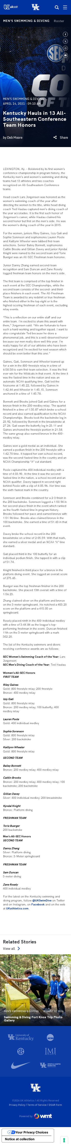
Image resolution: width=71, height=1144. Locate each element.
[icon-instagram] (65, 48)
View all (9, 948)
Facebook (38, 904)
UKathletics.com (17, 908)
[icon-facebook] (65, 34)
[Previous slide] (4, 990)
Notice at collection (20, 1139)
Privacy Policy (17, 1105)
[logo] (35, 1088)
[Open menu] (65, 7)
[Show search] (56, 7)
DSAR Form (55, 1105)
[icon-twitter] (65, 41)
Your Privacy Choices (31, 1132)
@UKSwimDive (41, 900)
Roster (59, 21)
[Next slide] (67, 990)
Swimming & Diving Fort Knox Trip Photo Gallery (33, 1019)
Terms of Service (37, 1105)
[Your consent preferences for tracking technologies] (64, 1140)
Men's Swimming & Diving (26, 21)
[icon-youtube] (65, 55)
